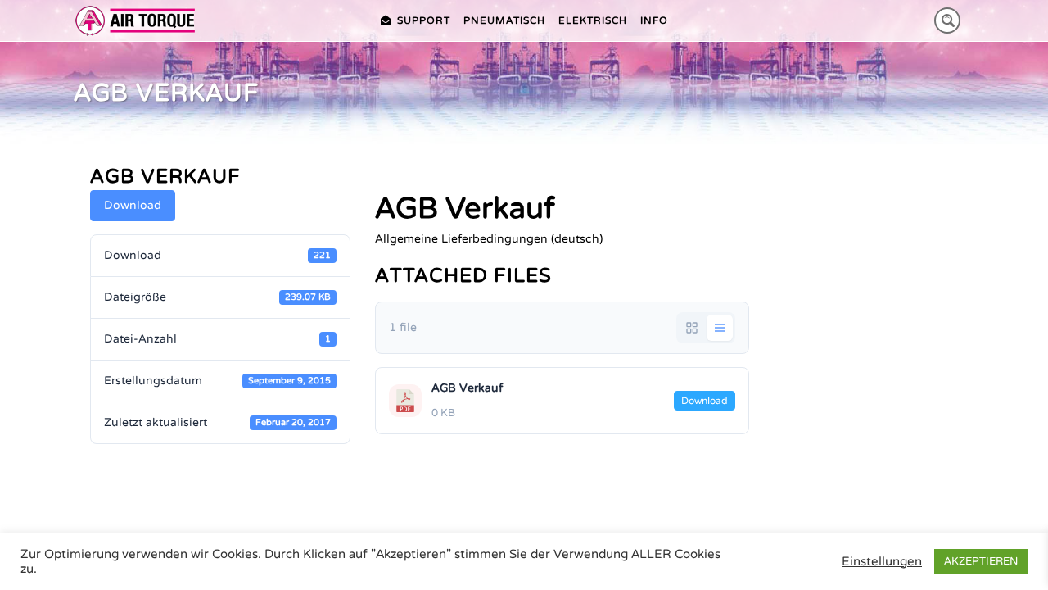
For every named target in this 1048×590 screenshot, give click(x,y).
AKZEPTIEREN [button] (981, 561)
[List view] (720, 328)
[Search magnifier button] (947, 20)
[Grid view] (692, 328)
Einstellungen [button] (882, 562)
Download (132, 205)
